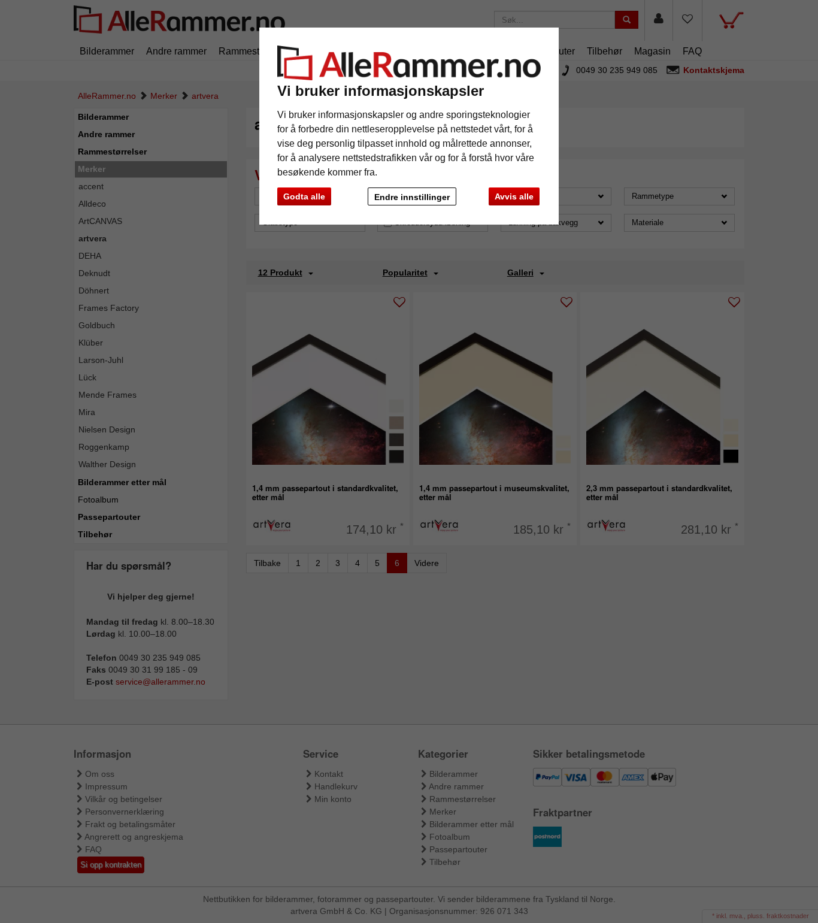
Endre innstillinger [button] (412, 197)
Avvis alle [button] (514, 196)
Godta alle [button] (304, 196)
